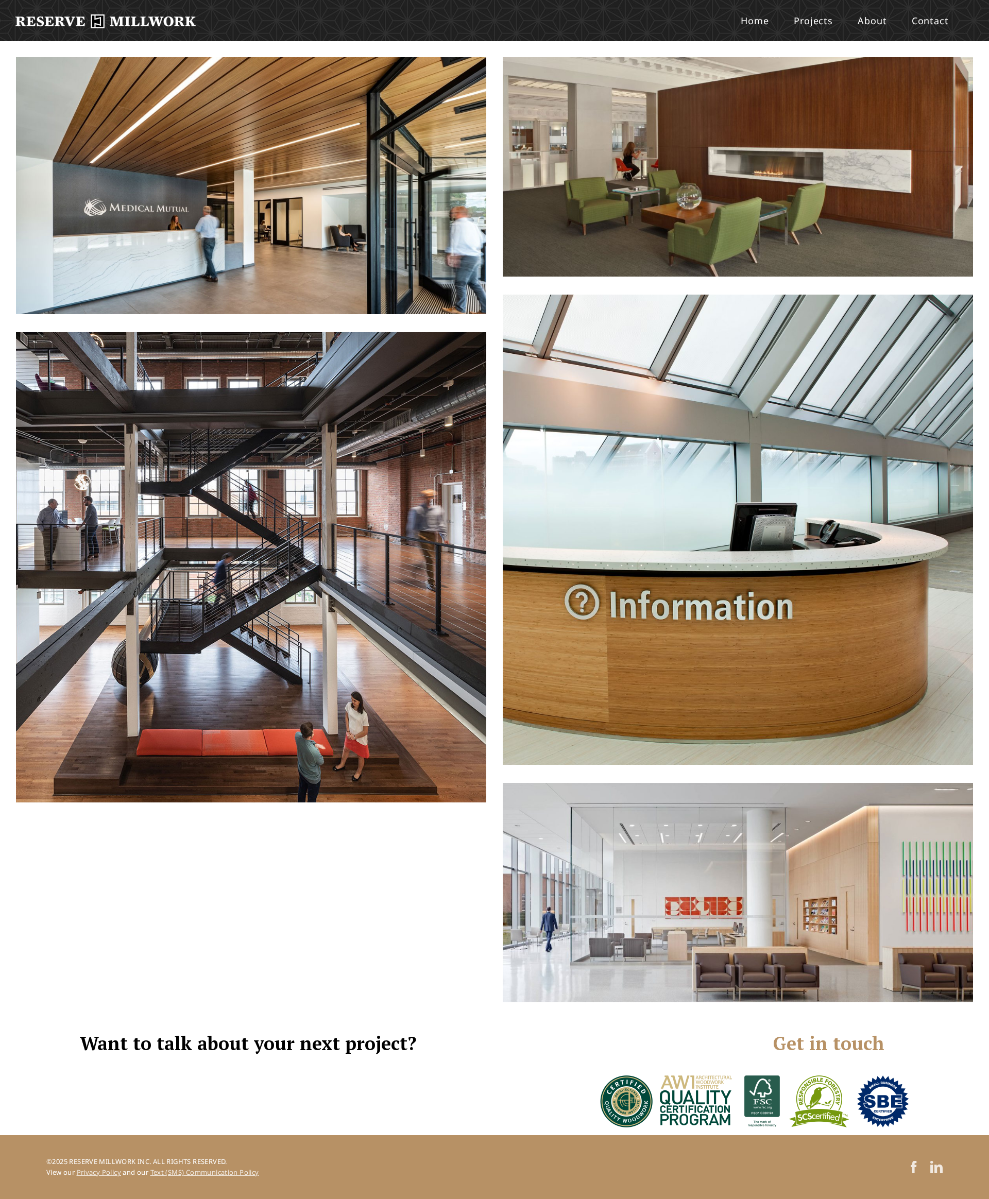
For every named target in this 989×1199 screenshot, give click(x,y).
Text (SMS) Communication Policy (204, 1172)
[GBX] (251, 567)
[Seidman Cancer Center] (738, 530)
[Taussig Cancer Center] (738, 892)
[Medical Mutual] (251, 185)
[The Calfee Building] (738, 167)
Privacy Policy (99, 1172)
